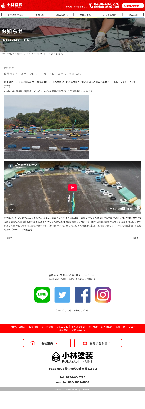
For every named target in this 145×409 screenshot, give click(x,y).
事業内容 (39, 14)
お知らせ (10, 53)
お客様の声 (106, 326)
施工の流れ (62, 14)
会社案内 (63, 330)
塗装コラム (85, 14)
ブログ (132, 326)
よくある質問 (110, 14)
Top (3, 53)
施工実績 (133, 14)
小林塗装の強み (15, 14)
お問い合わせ (132, 5)
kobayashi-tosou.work (65, 389)
